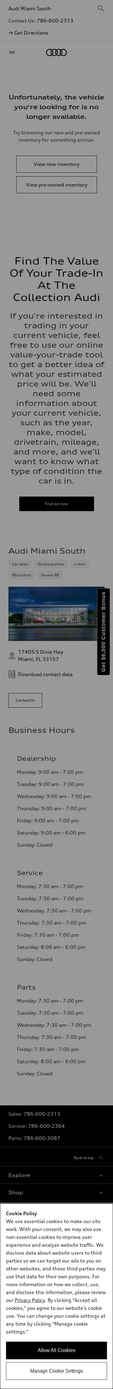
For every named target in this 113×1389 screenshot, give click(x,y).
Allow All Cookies (56, 1350)
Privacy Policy (30, 1300)
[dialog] (56, 1296)
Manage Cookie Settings (56, 1371)
